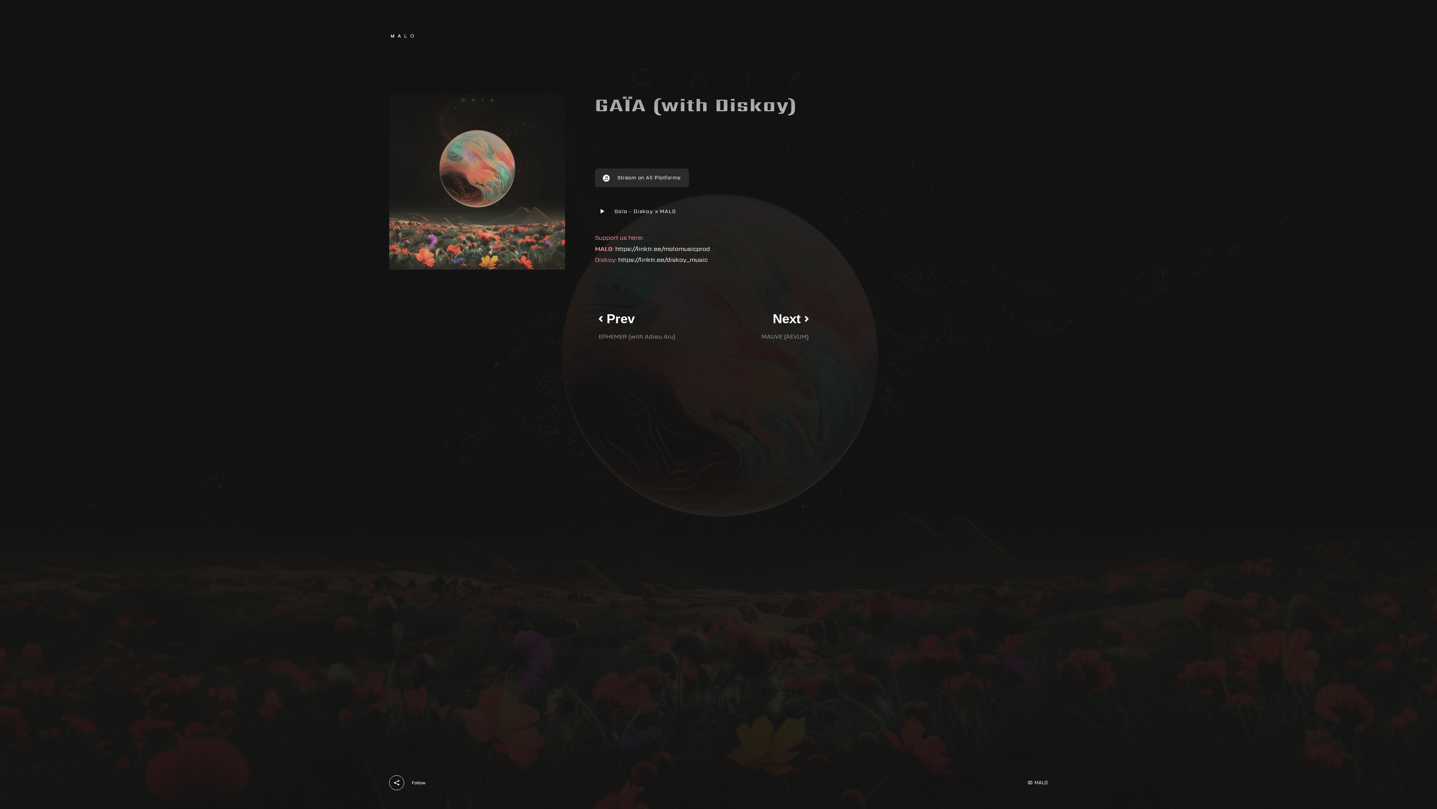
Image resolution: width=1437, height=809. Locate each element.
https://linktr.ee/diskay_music (663, 259)
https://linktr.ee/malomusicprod (662, 249)
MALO (1041, 782)
